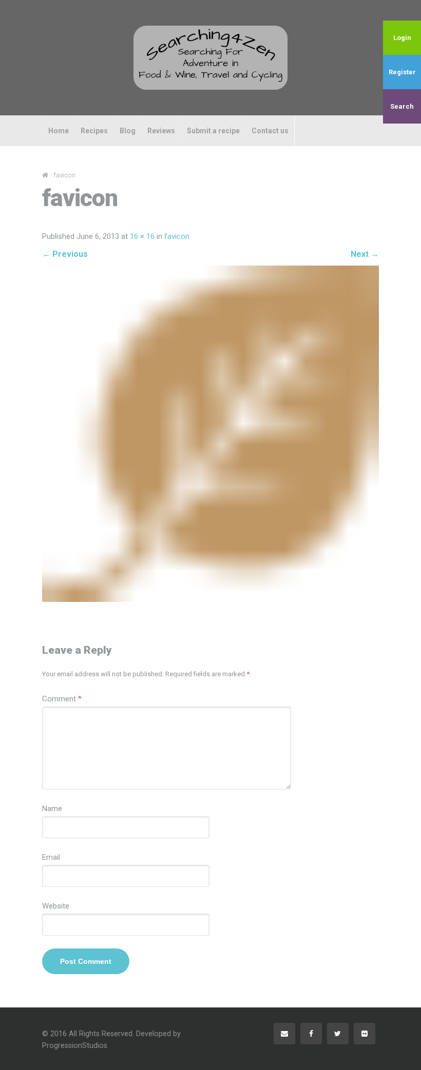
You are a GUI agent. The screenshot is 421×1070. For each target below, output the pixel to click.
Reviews (161, 131)
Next (365, 254)
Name (52, 808)
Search (402, 106)
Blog (128, 131)
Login (402, 38)
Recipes (94, 131)
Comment (62, 698)
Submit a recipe (213, 131)
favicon (176, 236)
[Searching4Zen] (210, 57)
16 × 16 (142, 236)
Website (55, 906)
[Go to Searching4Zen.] (45, 175)
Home (58, 131)
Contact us (270, 131)
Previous (65, 254)
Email (51, 857)
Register (402, 72)
